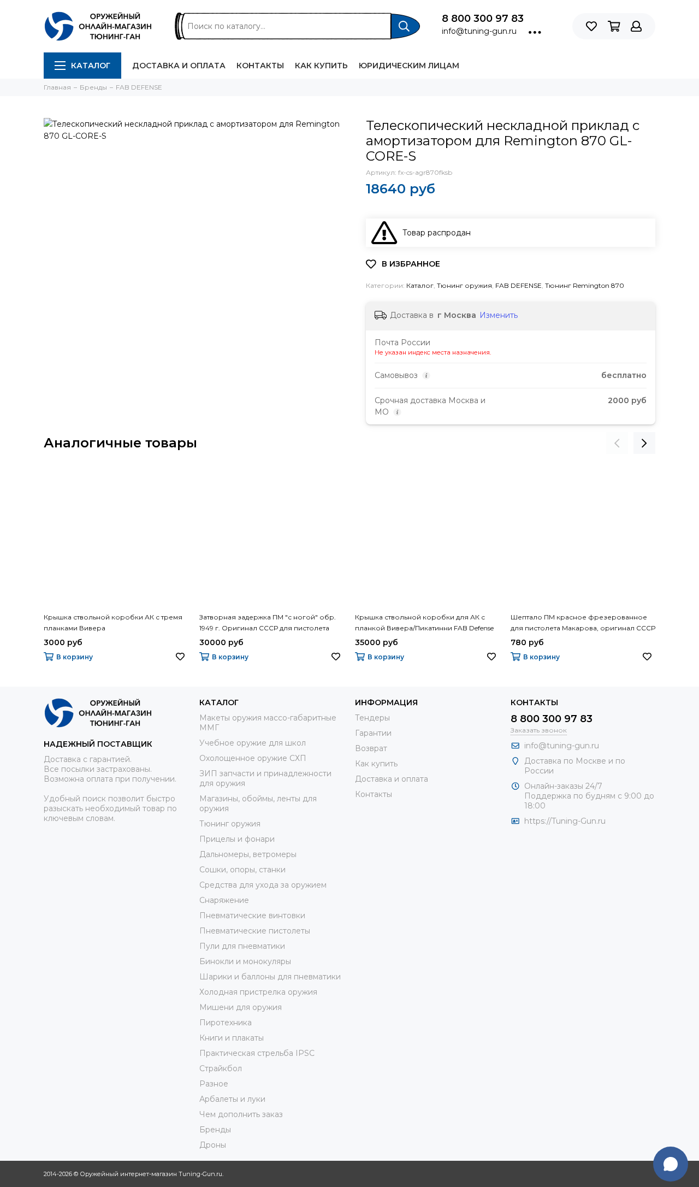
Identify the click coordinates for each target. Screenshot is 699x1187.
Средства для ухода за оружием (263, 885)
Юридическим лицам (409, 65)
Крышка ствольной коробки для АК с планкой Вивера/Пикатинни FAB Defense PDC (424, 623)
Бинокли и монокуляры (245, 961)
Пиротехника (225, 1022)
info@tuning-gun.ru (479, 31)
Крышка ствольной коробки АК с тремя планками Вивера (113, 622)
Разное (213, 1084)
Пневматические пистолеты (254, 931)
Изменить (498, 315)
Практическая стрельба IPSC (257, 1053)
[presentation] (617, 443)
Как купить (321, 65)
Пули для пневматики (242, 946)
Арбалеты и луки (232, 1099)
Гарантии (373, 733)
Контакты (260, 65)
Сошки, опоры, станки (242, 870)
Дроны (212, 1145)
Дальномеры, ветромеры (248, 854)
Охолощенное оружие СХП (252, 758)
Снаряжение (224, 900)
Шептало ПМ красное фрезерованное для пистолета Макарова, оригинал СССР (583, 622)
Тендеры (372, 718)
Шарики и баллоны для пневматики (270, 977)
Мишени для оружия (240, 1007)
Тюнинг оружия (464, 285)
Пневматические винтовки (252, 915)
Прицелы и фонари (237, 839)
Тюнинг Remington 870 (584, 285)
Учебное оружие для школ (252, 743)
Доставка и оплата (179, 65)
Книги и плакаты (231, 1038)
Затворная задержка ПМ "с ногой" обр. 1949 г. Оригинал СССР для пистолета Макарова (267, 623)
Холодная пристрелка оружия (258, 992)
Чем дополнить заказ (241, 1114)
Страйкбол (220, 1068)
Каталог (90, 65)
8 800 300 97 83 (483, 19)
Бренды (215, 1130)
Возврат (371, 748)
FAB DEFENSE (518, 285)
